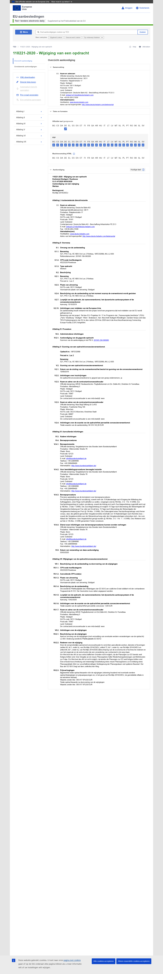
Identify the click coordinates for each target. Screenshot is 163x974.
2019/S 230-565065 (101, 340)
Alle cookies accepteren (103, 961)
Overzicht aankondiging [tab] (23, 61)
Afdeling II (20, 118)
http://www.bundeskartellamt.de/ (83, 466)
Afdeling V (20, 130)
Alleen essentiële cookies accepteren (134, 961)
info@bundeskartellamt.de (76, 458)
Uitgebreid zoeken (56, 37)
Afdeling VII (21, 142)
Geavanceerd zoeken (73, 37)
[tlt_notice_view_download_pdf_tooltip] (53, 144)
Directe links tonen (28, 82)
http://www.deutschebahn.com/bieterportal (98, 105)
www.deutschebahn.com (79, 102)
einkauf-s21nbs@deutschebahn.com (80, 95)
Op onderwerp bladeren (92, 37)
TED (14, 47)
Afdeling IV (21, 124)
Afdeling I (20, 111)
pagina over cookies (72, 960)
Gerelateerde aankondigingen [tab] (25, 66)
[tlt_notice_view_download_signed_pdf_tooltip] (65, 128)
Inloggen (128, 8)
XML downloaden (27, 77)
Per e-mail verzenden (29, 95)
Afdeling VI (21, 136)
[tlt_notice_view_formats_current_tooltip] (143, 169)
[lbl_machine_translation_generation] (74, 154)
